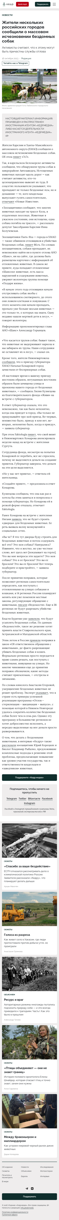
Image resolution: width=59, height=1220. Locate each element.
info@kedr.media (27, 1208)
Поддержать (42, 4)
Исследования (46, 1167)
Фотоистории (46, 1171)
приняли (35, 640)
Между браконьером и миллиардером (20, 1139)
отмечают (8, 201)
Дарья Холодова (11, 1154)
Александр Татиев (12, 1020)
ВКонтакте (34, 798)
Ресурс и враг (13, 999)
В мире (5, 1181)
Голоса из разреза (17, 935)
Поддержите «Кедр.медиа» (29, 777)
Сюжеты (8, 861)
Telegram (11, 798)
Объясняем (9, 995)
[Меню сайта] (54, 4)
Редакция (26, 58)
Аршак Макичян (11, 886)
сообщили (8, 362)
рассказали (9, 745)
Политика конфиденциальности (15, 1212)
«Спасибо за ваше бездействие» (27, 866)
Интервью (44, 1176)
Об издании (7, 1167)
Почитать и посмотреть (7, 1176)
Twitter (22, 798)
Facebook (47, 798)
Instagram (29, 803)
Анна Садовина (11, 1089)
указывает (42, 692)
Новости (7, 15)
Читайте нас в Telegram (15, 63)
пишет (17, 156)
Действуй (22, 4)
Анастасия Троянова (13, 951)
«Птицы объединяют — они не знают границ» (25, 1070)
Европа (24, 1176)
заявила (16, 519)
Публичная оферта (9, 1215)
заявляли (34, 618)
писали (22, 604)
